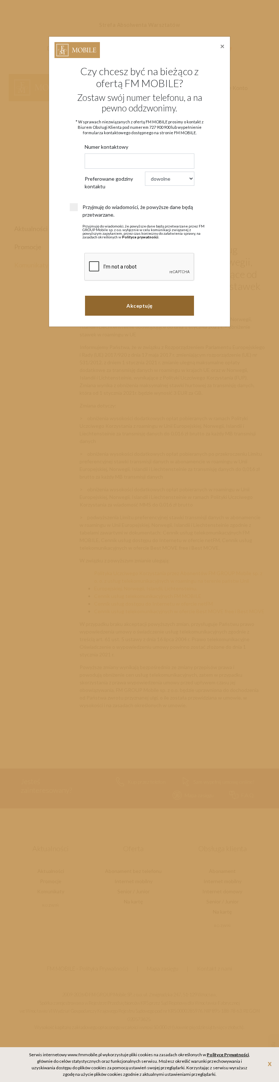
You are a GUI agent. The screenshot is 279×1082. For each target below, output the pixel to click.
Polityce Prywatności (228, 1054)
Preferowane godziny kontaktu (109, 182)
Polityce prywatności (140, 237)
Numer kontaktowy (106, 147)
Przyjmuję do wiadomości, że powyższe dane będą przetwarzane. (137, 211)
